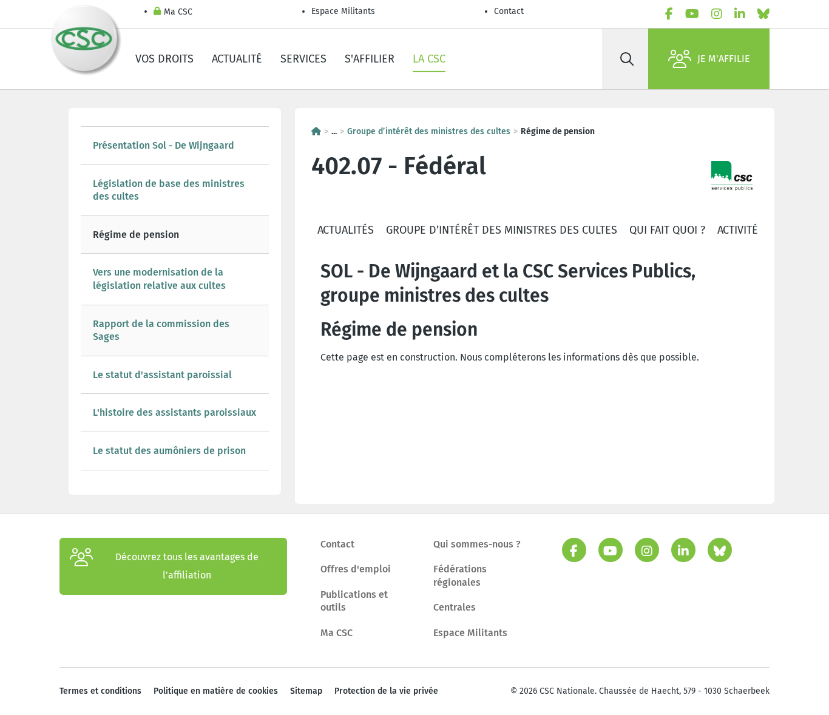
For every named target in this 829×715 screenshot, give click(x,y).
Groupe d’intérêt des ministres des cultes (428, 131)
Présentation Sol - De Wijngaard (163, 145)
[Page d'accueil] (316, 131)
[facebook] (669, 14)
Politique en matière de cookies (216, 691)
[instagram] (716, 14)
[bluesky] (763, 14)
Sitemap (306, 691)
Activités (740, 230)
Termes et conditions (100, 691)
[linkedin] (739, 14)
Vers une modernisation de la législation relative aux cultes (159, 278)
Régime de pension (136, 234)
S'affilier (369, 59)
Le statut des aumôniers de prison (169, 450)
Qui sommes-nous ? (477, 544)
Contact (509, 11)
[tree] (175, 298)
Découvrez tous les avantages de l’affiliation (187, 566)
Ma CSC (178, 12)
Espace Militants (343, 11)
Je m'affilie (723, 58)
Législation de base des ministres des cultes (169, 190)
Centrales (454, 607)
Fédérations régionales (460, 575)
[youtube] (692, 14)
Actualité (237, 59)
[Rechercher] (627, 59)
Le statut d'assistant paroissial (162, 375)
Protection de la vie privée (386, 691)
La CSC (429, 59)
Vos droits (164, 59)
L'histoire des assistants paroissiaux (174, 412)
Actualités (345, 230)
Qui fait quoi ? (667, 230)
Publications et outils (354, 601)
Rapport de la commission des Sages (161, 330)
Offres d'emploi (355, 569)
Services (303, 59)
